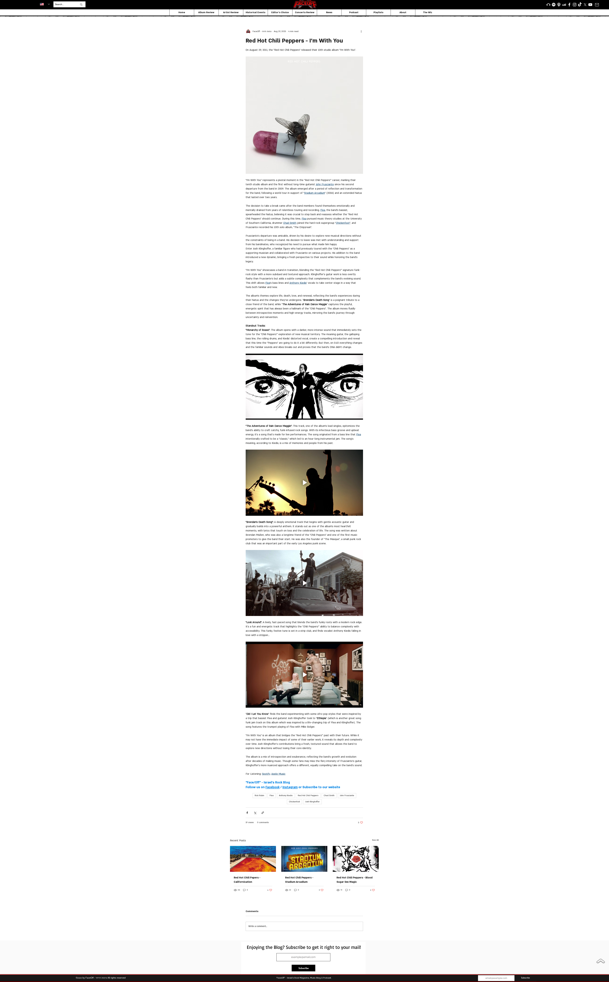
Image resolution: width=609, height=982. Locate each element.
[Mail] (597, 5)
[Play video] (304, 387)
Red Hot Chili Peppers (308, 795)
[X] (585, 4)
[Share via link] (262, 812)
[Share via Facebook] (247, 812)
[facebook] (569, 4)
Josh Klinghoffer (312, 801)
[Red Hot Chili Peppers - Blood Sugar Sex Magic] (356, 859)
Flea (272, 795)
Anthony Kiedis (285, 795)
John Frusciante (347, 795)
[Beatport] (548, 4)
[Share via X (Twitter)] (254, 812)
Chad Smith (329, 795)
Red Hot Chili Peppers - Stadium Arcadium (299, 880)
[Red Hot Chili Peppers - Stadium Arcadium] (304, 859)
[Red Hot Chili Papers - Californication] (253, 859)
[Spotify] (553, 4)
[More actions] (361, 31)
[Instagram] (574, 4)
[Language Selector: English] (45, 4)
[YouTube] (590, 4)
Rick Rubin (259, 795)
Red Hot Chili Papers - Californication (247, 880)
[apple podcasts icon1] (559, 4)
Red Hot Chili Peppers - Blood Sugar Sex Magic (355, 880)
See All (375, 840)
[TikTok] (579, 4)
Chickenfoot (294, 801)
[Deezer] (564, 4)
